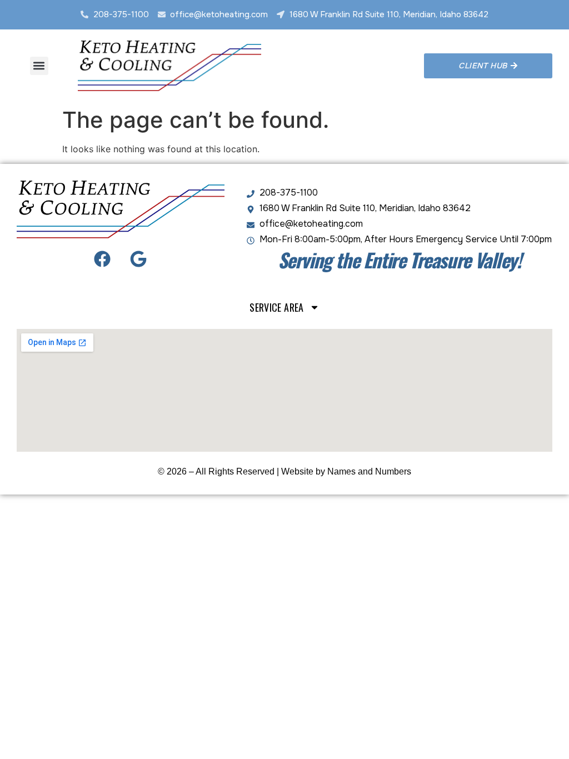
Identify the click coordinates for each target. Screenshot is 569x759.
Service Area (276, 307)
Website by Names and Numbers (346, 471)
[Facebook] (102, 259)
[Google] (138, 259)
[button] (39, 66)
